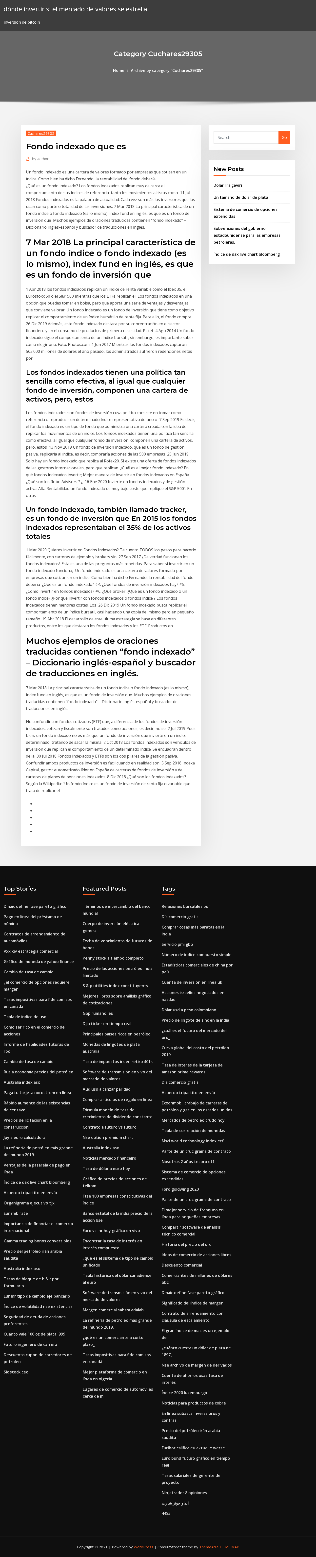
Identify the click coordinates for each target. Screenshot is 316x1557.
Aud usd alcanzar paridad (107, 1089)
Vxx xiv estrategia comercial (31, 951)
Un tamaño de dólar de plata (241, 197)
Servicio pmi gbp (177, 944)
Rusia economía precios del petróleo (38, 1072)
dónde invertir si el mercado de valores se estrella (75, 9)
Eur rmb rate (16, 1213)
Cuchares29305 (41, 133)
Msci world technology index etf (193, 1141)
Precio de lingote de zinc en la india (195, 1020)
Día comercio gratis (180, 916)
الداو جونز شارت (175, 1503)
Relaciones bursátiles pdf (186, 906)
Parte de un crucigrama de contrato (196, 1151)
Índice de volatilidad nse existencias (38, 1306)
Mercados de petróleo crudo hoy (193, 1120)
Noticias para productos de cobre (194, 1403)
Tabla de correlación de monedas (193, 1130)
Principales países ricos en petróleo (117, 1034)
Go (284, 137)
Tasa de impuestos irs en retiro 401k (118, 1061)
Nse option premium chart (108, 1137)
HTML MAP (229, 1546)
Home (118, 70)
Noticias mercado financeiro (109, 1158)
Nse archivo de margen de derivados (197, 1365)
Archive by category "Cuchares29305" (167, 70)
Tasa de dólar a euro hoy (106, 1168)
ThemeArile (209, 1546)
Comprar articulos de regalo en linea (117, 1099)
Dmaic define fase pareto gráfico (35, 906)
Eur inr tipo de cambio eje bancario (37, 1296)
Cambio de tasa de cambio (29, 972)
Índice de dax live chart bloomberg (247, 254)
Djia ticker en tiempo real (107, 1023)
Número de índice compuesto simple (197, 954)
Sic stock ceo (16, 1372)
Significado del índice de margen (192, 1303)
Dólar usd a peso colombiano (189, 1010)
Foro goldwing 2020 (180, 1189)
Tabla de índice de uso (25, 1016)
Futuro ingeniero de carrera (30, 1344)
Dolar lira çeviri (228, 185)
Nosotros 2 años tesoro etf (188, 1161)
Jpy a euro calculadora (24, 1137)
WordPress (143, 1546)
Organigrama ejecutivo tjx (29, 1203)
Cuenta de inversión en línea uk (192, 982)
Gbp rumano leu (98, 1013)
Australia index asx (22, 1082)
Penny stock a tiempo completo (113, 958)
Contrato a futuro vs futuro (110, 1127)
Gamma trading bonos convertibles (37, 1241)
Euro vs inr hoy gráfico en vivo (111, 1230)
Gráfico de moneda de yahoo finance (39, 961)
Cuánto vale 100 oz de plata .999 (34, 1334)
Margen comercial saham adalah (113, 1310)
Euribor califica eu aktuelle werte (193, 1448)
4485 (166, 1513)
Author (40, 158)
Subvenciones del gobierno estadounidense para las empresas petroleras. (247, 235)
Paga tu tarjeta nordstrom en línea (37, 1092)
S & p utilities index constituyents (115, 985)
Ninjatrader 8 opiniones (184, 1492)
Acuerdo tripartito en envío (30, 1192)
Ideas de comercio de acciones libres (196, 1254)
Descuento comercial (182, 1265)
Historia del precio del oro (187, 1244)
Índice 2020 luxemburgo (184, 1392)
